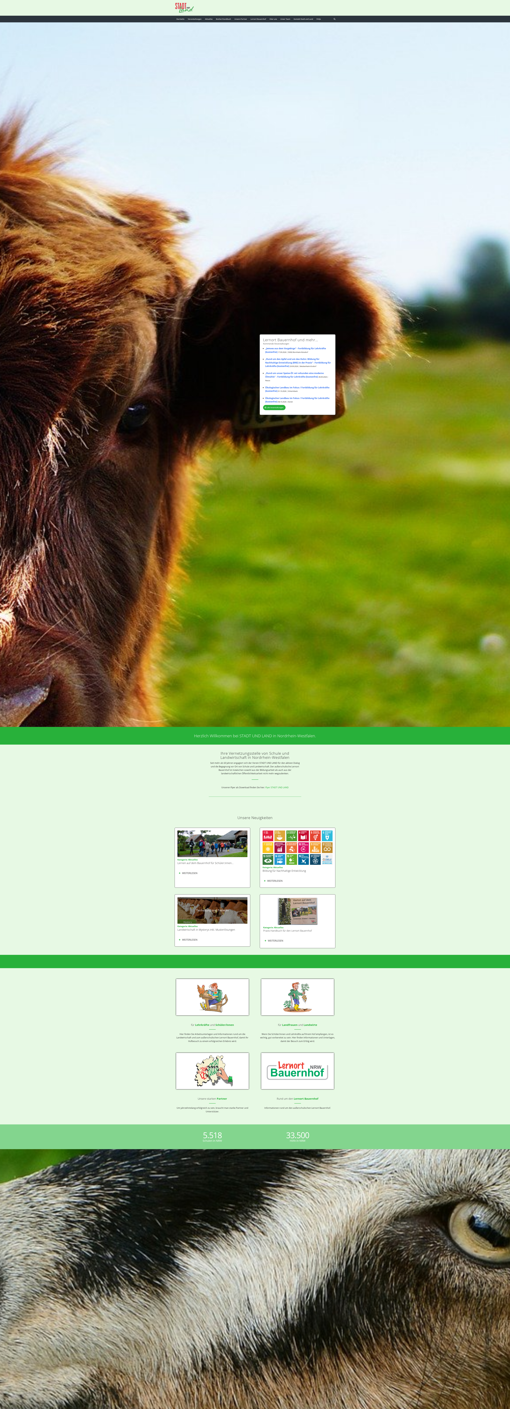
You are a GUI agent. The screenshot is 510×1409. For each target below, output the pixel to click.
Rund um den (297, 1098)
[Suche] (333, 19)
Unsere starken (212, 1098)
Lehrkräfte (202, 1025)
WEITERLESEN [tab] (189, 873)
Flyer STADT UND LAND (277, 787)
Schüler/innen (224, 1025)
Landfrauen (290, 1025)
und (307, 1025)
